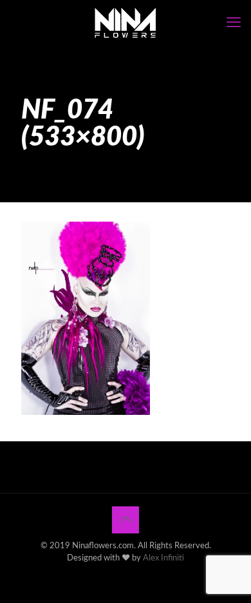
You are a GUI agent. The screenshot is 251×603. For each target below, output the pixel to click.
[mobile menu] (234, 23)
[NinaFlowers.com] (125, 22)
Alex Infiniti (163, 558)
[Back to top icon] (125, 519)
